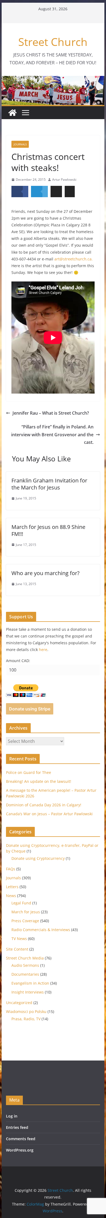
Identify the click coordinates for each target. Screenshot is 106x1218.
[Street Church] (12, 112)
